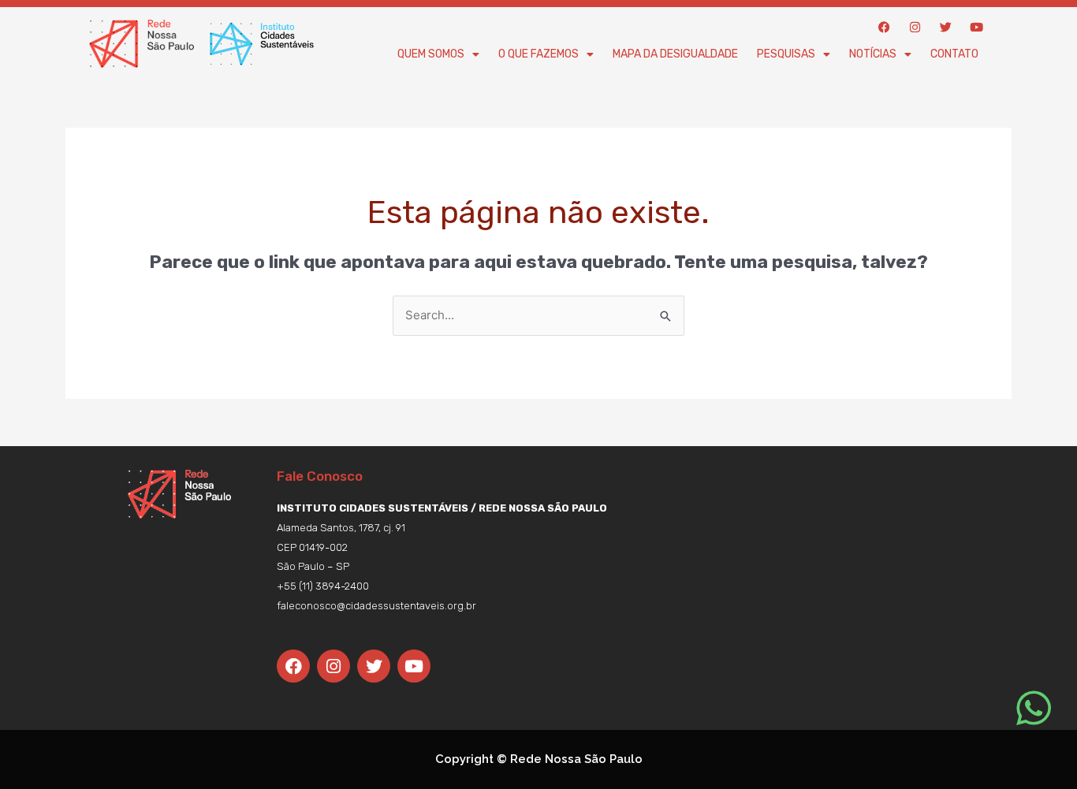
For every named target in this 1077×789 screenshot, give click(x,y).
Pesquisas (786, 54)
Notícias (872, 54)
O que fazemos (538, 54)
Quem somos (430, 54)
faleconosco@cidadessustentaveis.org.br (376, 606)
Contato (954, 54)
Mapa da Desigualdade (675, 54)
